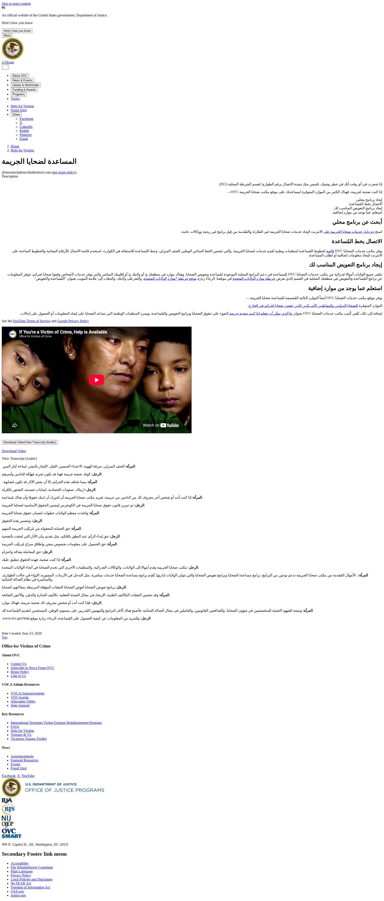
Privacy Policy (21, 875)
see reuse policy (64, 172)
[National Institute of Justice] (6, 819)
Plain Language (22, 871)
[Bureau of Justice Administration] (7, 802)
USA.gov (17, 891)
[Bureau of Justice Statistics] (9, 813)
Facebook (26, 119)
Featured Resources (24, 760)
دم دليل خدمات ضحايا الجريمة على (348, 232)
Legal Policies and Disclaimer (31, 879)
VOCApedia (20, 697)
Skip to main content (16, 4)
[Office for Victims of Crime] (9, 832)
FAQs (15, 727)
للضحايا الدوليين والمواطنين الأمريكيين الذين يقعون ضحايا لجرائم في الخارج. (303, 306)
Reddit (24, 131)
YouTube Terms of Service (31, 321)
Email (24, 139)
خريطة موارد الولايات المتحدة (254, 278)
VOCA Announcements (27, 693)
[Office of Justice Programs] (13, 58)
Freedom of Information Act (30, 887)
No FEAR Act (21, 883)
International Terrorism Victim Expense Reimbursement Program (56, 723)
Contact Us (18, 664)
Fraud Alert (19, 110)
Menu (7, 35)
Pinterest (26, 135)
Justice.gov (18, 895)
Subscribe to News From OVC (32, 668)
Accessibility (20, 863)
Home (15, 146)
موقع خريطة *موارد (182, 278)
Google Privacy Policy (73, 321)
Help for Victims (22, 106)
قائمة (330, 251)
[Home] (8, 62)
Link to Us (18, 676)
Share (16, 114)
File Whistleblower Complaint (32, 867)
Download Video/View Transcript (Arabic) (30, 442)
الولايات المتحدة (155, 278)
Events (15, 764)
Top (4, 637)
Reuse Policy (20, 672)
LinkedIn (26, 127)
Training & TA (21, 735)
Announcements (22, 756)
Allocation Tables (23, 701)
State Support (20, 705)
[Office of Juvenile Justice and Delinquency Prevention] (7, 826)
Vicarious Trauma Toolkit (28, 739)
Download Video (14, 451)
